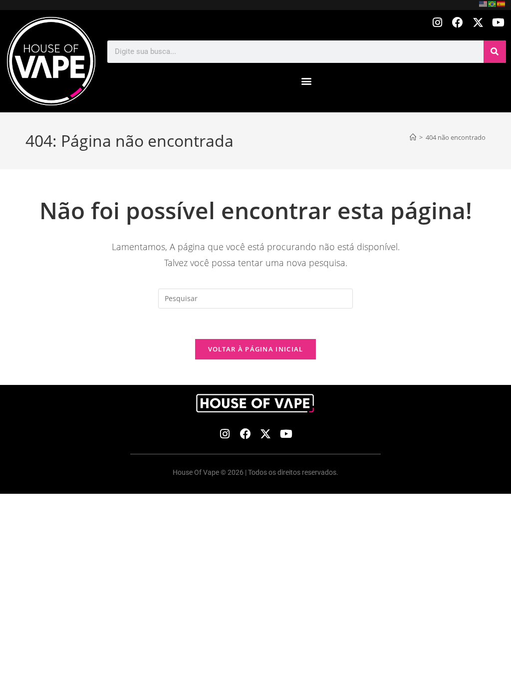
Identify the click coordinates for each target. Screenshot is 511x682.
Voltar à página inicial (255, 348)
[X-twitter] (478, 22)
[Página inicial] (413, 137)
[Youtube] (498, 22)
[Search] (495, 51)
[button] (306, 81)
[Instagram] (437, 22)
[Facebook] (458, 22)
